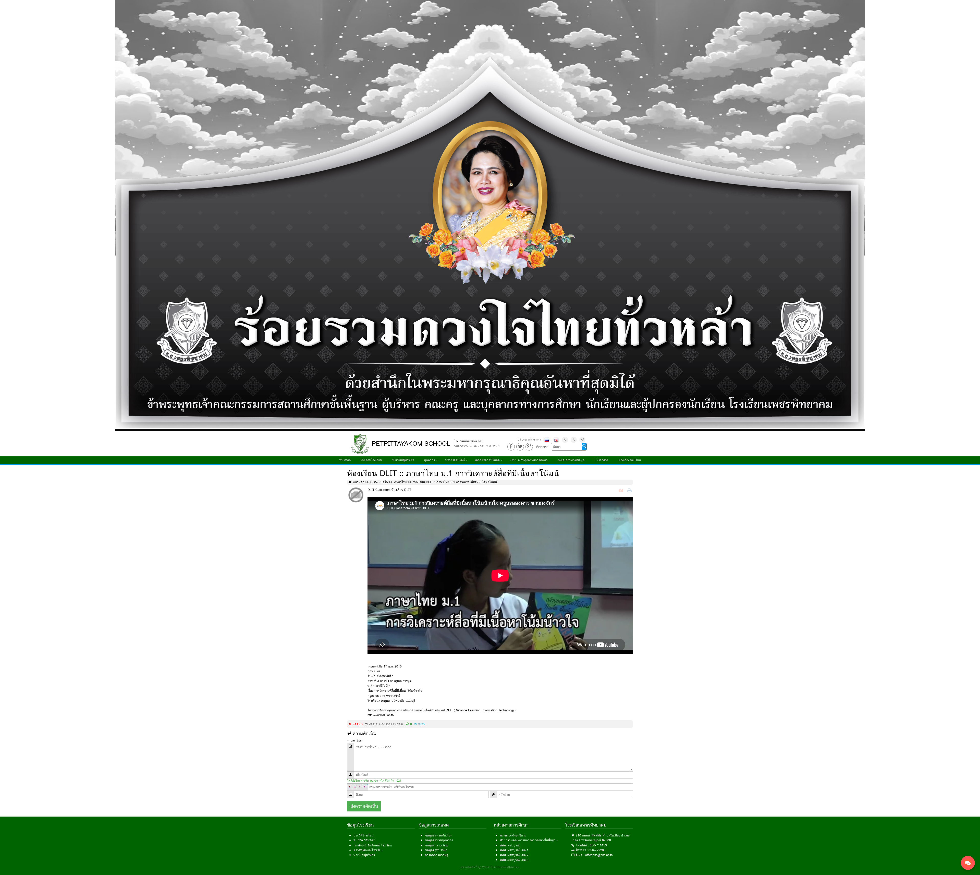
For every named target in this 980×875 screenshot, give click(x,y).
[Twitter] (520, 446)
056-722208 (597, 850)
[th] (547, 440)
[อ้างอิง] (621, 490)
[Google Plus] (529, 446)
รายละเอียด (354, 740)
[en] (556, 440)
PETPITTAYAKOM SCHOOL (411, 443)
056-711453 (598, 845)
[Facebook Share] (511, 446)
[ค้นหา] (584, 446)
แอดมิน (358, 724)
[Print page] (630, 490)
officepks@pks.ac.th (599, 855)
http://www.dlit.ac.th (381, 715)
